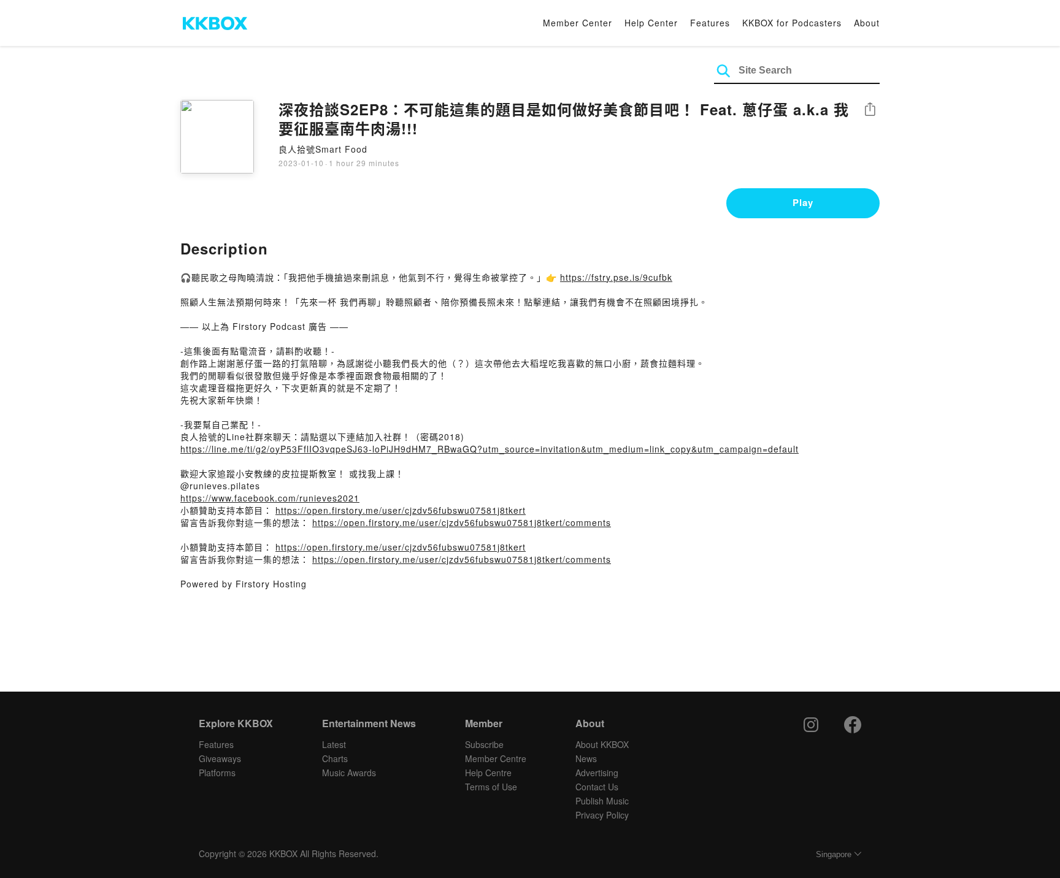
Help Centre (488, 772)
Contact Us (596, 787)
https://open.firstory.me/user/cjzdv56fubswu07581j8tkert (400, 510)
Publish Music (602, 801)
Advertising (596, 772)
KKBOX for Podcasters (792, 23)
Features (710, 23)
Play (803, 202)
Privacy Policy (602, 815)
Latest (334, 744)
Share (870, 110)
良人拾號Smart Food (322, 149)
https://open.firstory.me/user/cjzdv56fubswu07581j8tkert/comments (461, 522)
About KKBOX (602, 744)
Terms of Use (491, 787)
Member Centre (495, 758)
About (867, 23)
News (586, 758)
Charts (335, 758)
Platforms (217, 772)
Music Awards (349, 772)
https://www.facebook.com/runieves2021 (269, 498)
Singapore (833, 854)
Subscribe (484, 744)
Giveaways (220, 758)
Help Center (651, 23)
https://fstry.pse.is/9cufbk (616, 277)
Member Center (577, 23)
